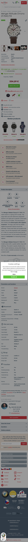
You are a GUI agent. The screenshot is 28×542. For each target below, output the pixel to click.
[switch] (3, 540)
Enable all (14, 277)
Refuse (14, 274)
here (16, 271)
